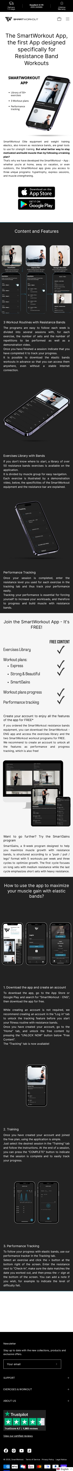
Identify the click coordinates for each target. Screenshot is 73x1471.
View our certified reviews (18, 1435)
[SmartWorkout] (22, 19)
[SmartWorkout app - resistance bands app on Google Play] (36, 208)
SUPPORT (9, 1377)
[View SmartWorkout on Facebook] (5, 1450)
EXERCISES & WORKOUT (17, 1389)
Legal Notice (61, 1459)
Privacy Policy (48, 1459)
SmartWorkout (17, 1459)
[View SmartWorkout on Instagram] (13, 1450)
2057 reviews (36, 7)
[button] (64, 1469)
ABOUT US (9, 1400)
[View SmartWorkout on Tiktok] (29, 1450)
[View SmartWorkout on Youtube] (21, 1450)
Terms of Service (33, 1459)
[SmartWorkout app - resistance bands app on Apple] (36, 196)
